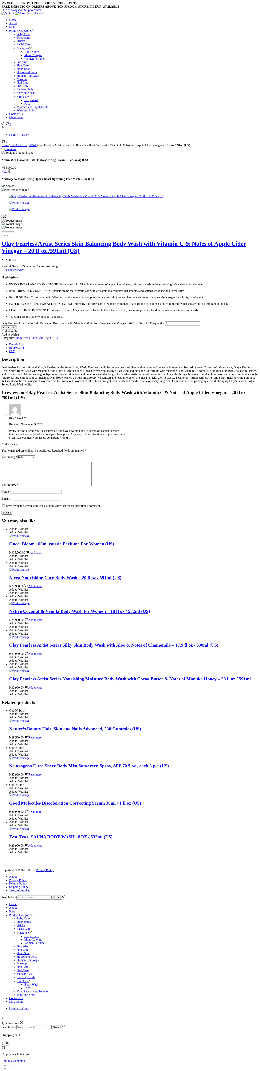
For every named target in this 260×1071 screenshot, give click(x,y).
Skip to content (33, 10)
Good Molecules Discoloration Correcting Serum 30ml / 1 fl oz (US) (75, 803)
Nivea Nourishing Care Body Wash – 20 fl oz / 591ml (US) (65, 577)
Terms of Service (19, 890)
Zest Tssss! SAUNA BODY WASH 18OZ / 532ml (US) (60, 836)
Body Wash (29, 145)
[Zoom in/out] (12, 231)
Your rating (9, 457)
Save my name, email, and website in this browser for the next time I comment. (53, 505)
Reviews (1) (16, 347)
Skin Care (16, 145)
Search (57, 897)
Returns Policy (18, 883)
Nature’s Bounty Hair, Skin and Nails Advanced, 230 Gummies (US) (75, 728)
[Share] (6, 231)
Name (6, 491)
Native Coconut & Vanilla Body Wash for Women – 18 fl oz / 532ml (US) (79, 611)
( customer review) (14, 269)
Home (5, 145)
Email (6, 498)
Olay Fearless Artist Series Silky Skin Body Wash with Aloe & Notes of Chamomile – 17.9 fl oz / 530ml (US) (113, 645)
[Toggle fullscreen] (9, 231)
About (13, 876)
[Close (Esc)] (3, 231)
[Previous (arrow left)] (3, 235)
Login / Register (19, 134)
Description (16, 344)
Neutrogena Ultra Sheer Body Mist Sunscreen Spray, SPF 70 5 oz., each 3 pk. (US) (89, 765)
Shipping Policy (18, 887)
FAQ (12, 351)
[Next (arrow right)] (6, 235)
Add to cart (9, 327)
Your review (10, 485)
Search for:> (9, 897)
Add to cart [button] (36, 552)
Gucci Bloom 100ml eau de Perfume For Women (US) (61, 543)
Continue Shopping (13, 1060)
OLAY (54, 338)
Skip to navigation (12, 10)
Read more (34, 737)
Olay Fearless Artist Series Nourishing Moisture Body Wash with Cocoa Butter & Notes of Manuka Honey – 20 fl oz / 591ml (130, 678)
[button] (11, 331)
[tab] (133, 344)
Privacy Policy (45, 870)
